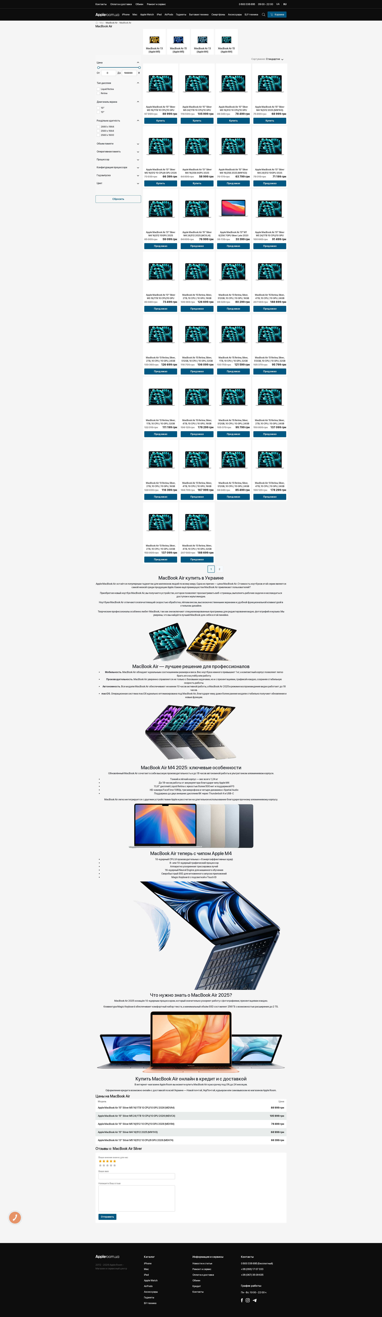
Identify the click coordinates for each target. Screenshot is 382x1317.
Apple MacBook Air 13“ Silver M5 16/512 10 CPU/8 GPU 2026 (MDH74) (161, 172)
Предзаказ (233, 183)
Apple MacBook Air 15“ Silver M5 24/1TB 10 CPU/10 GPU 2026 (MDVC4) (197, 110)
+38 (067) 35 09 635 (252, 1274)
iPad (146, 1274)
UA (277, 4)
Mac (146, 1269)
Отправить (107, 1216)
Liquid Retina (107, 89)
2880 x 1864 (107, 126)
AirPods (148, 1286)
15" (102, 108)
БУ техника (150, 1303)
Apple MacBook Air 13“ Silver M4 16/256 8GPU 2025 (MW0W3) (197, 172)
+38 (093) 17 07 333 (252, 1269)
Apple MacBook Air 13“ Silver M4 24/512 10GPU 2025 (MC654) (269, 172)
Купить (160, 120)
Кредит (196, 1286)
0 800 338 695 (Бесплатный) (257, 1263)
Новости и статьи (202, 1263)
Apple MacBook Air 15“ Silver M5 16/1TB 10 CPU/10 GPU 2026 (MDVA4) (160, 110)
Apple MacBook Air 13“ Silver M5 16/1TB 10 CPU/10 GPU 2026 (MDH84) (160, 298)
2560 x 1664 (107, 131)
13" (102, 112)
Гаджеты (149, 1297)
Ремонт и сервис (156, 4)
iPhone (147, 1263)
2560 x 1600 (107, 135)
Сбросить (118, 199)
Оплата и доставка (121, 4)
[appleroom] (96, 22)
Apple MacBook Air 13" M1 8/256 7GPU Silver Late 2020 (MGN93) (233, 235)
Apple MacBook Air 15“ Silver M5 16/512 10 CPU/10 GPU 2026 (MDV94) (233, 110)
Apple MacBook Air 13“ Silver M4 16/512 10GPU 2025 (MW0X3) (160, 235)
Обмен (139, 4)
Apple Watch (151, 1280)
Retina (104, 93)
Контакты (101, 4)
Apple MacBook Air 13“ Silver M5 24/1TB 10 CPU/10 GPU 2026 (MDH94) (269, 235)
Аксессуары (151, 1291)
